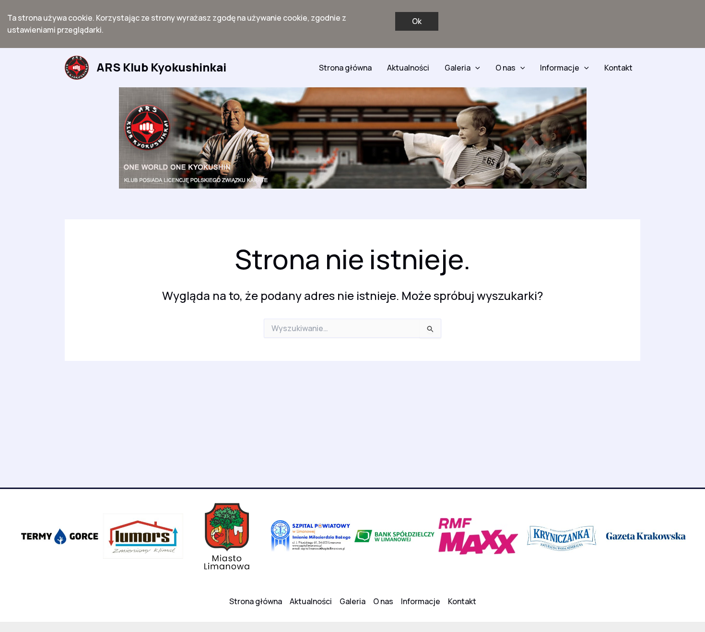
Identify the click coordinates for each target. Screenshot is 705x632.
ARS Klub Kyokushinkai (161, 67)
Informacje (559, 67)
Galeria (457, 67)
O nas (505, 67)
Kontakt (618, 67)
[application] (475, 67)
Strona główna (345, 67)
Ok (417, 21)
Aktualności (408, 67)
